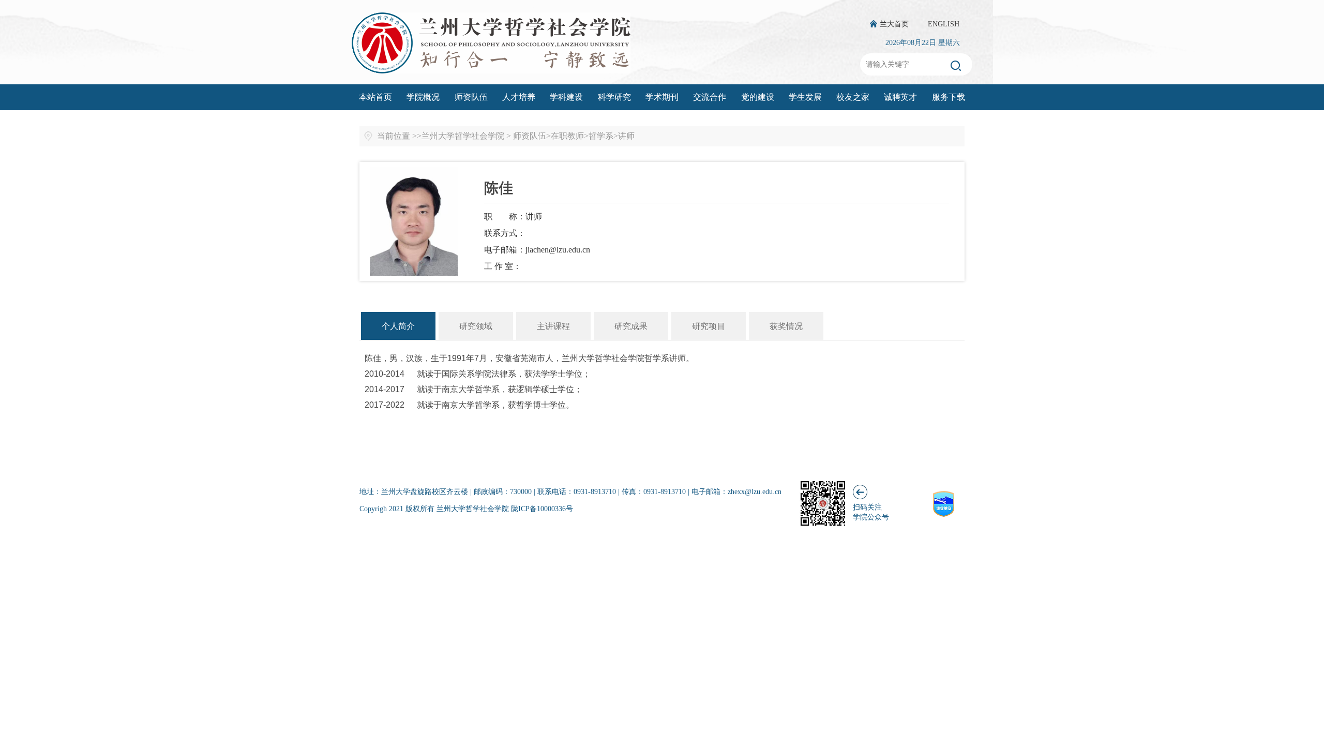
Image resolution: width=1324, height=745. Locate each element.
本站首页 (375, 97)
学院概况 (423, 97)
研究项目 (708, 326)
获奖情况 (786, 326)
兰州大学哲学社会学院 (463, 135)
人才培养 (518, 97)
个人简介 (398, 326)
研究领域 (475, 326)
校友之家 (852, 97)
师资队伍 (471, 97)
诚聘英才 (900, 97)
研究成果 (631, 326)
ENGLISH (943, 24)
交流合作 (709, 97)
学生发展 (805, 97)
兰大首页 (894, 24)
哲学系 (601, 135)
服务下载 (948, 97)
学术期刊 (662, 97)
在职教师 (567, 135)
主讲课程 (553, 326)
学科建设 (566, 97)
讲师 (626, 135)
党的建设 (757, 97)
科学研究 (614, 97)
